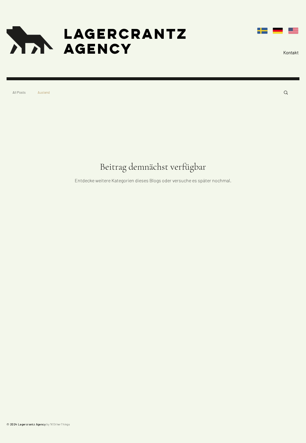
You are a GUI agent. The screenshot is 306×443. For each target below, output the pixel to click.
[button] (286, 93)
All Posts (19, 92)
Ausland (44, 92)
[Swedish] (264, 30)
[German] (279, 30)
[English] (295, 30)
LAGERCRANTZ (126, 34)
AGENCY (98, 49)
